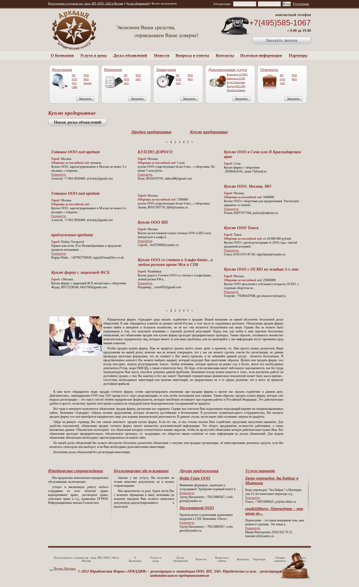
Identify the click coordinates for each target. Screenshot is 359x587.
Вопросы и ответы (192, 55)
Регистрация (301, 4)
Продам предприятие (151, 132)
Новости (162, 55)
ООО (74, 79)
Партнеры (298, 55)
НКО (86, 79)
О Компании (62, 55)
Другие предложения (199, 471)
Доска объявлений (137, 3)
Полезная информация (261, 55)
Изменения (113, 70)
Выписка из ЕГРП (236, 78)
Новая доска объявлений (77, 122)
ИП (73, 75)
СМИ (74, 87)
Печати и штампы (236, 90)
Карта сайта (302, 559)
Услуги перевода (260, 471)
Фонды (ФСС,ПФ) (236, 86)
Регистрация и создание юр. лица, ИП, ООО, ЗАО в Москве (85, 3)
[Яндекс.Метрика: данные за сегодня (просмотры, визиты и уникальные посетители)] (63, 569)
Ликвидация (166, 70)
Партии (87, 83)
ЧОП (86, 75)
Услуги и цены (93, 55)
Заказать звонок (281, 40)
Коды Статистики (236, 82)
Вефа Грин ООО (195, 478)
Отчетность (269, 70)
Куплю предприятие (209, 132)
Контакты (225, 55)
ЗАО (74, 83)
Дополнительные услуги (227, 70)
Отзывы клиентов (280, 559)
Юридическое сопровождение (75, 471)
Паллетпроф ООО (197, 508)
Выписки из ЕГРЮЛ (237, 74)
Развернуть (58, 174)
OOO (126, 79)
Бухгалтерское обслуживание (141, 471)
